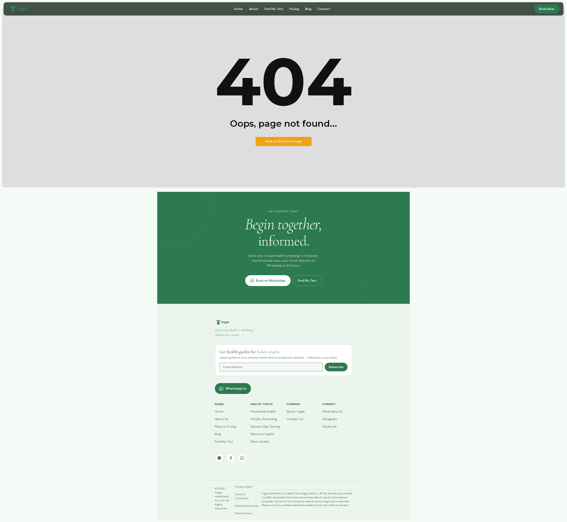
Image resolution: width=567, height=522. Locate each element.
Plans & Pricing (225, 427)
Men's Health (260, 442)
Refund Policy (243, 513)
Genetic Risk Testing (265, 427)
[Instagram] (219, 458)
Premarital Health (263, 411)
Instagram (329, 419)
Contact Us (295, 419)
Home (238, 9)
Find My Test (273, 9)
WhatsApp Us (236, 388)
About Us (221, 419)
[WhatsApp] (242, 458)
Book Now (546, 9)
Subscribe (336, 367)
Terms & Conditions (242, 496)
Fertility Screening (264, 419)
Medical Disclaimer (247, 506)
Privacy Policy (243, 487)
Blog (308, 9)
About (253, 9)
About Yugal (296, 411)
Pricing (294, 9)
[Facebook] (230, 458)
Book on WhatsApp (270, 280)
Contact (324, 9)
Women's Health (262, 434)
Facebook (329, 427)
